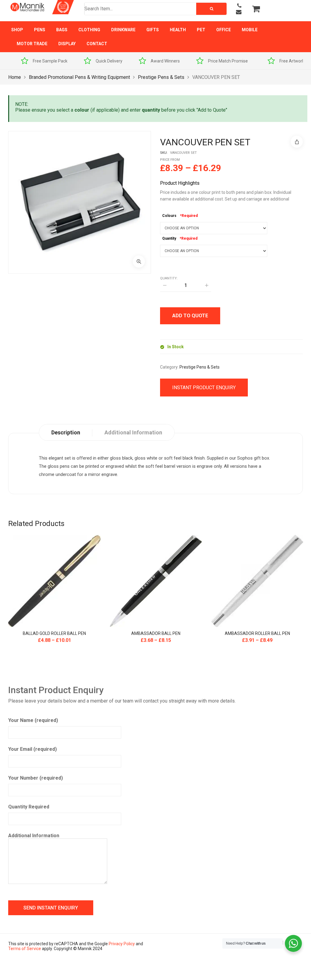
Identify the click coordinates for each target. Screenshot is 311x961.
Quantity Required (28, 807)
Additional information (133, 432)
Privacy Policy (122, 943)
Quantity (169, 238)
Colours (169, 216)
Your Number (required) (35, 778)
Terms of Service (24, 948)
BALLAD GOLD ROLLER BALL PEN (54, 633)
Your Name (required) (33, 720)
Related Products (36, 523)
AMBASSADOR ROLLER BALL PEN (257, 633)
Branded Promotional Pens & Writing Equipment (79, 77)
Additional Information (33, 835)
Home (14, 77)
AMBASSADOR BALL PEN (155, 633)
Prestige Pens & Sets (161, 77)
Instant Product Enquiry (204, 387)
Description (65, 432)
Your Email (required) (32, 749)
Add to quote (190, 316)
